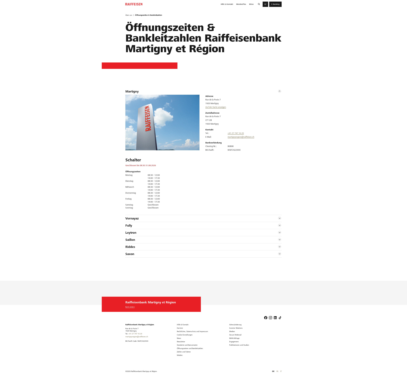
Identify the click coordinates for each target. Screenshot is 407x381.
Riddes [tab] (130, 247)
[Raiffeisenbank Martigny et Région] (134, 4)
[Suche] (259, 4)
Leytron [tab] (130, 232)
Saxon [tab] (129, 254)
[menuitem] (227, 4)
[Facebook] (265, 317)
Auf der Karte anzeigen (215, 107)
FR (277, 371)
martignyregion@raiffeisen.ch (241, 137)
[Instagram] (270, 317)
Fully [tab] (128, 225)
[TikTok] (280, 317)
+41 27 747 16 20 (236, 133)
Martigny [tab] (132, 91)
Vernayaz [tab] (132, 218)
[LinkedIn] (275, 317)
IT (281, 371)
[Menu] (265, 4)
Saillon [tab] (130, 240)
